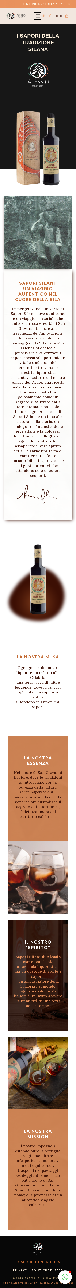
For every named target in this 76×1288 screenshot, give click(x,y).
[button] (37, 16)
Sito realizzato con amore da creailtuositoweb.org (38, 1283)
